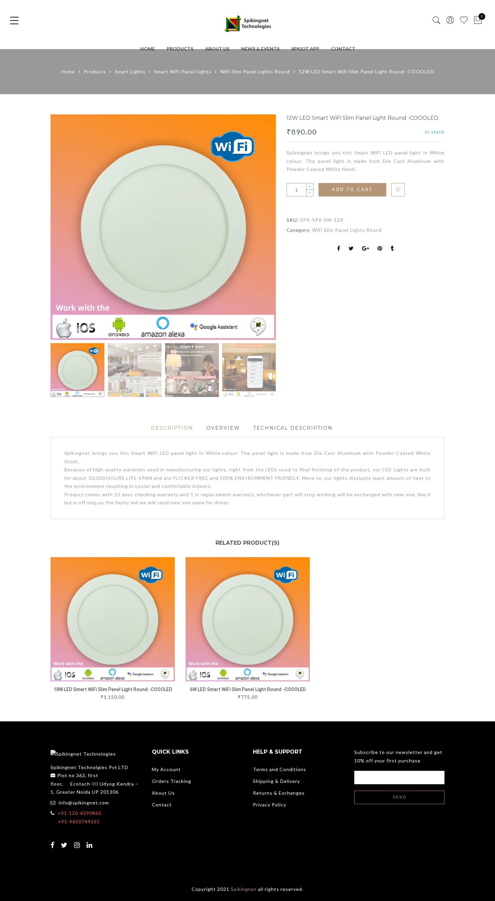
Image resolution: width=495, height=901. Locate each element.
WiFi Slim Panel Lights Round (255, 71)
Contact (343, 48)
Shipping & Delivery (276, 781)
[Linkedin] (90, 841)
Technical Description (293, 428)
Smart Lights (130, 71)
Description (172, 428)
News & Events (260, 48)
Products (180, 48)
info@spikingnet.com (84, 802)
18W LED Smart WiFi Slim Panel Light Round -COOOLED (113, 689)
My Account (166, 769)
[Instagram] (78, 841)
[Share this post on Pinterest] (380, 249)
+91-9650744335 (79, 821)
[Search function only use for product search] (436, 20)
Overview (223, 428)
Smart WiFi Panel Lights (182, 71)
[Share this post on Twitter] (351, 249)
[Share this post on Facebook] (338, 249)
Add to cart (352, 189)
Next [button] (256, 228)
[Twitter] (65, 841)
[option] (163, 227)
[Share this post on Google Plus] (365, 249)
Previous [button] (67, 228)
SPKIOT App (305, 48)
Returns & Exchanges (279, 793)
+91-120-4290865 (79, 813)
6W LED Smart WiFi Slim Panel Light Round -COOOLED (248, 689)
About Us (217, 48)
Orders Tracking (171, 781)
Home (147, 48)
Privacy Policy (269, 804)
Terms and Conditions (279, 769)
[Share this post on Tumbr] (392, 249)
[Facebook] (53, 841)
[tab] (172, 428)
